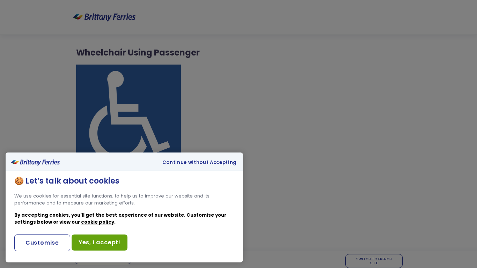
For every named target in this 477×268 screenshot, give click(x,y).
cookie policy (97, 222)
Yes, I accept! (99, 242)
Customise (42, 243)
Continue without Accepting (199, 162)
